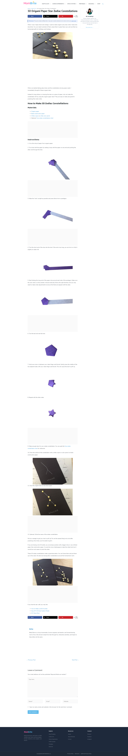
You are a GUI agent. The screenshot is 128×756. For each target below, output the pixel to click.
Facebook (89, 736)
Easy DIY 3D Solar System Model (40, 611)
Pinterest (89, 734)
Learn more (73, 21)
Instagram (89, 739)
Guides (69, 734)
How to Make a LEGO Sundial (39, 608)
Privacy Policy (70, 754)
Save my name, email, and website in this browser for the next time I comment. (51, 707)
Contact (69, 739)
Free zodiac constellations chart (44, 118)
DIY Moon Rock (35, 613)
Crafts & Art (33, 8)
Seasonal (51, 746)
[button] (103, 4)
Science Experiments (53, 739)
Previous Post (30, 660)
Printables (51, 744)
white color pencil (45, 116)
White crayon (34, 116)
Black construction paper (38, 113)
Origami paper (35, 111)
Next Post (75, 660)
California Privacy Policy (86, 754)
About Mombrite (71, 736)
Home (29, 8)
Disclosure (77, 754)
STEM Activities (52, 741)
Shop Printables (52, 734)
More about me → (89, 27)
